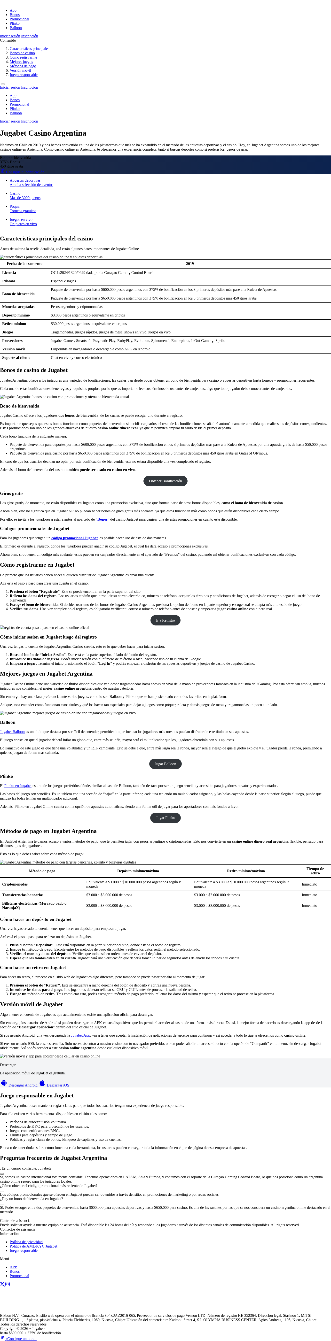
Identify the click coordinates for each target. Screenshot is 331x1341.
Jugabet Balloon (12, 732)
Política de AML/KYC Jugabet (33, 1246)
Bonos (15, 15)
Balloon (16, 28)
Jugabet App (80, 1035)
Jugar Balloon (165, 764)
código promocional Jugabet (74, 538)
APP (13, 1267)
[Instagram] (7, 1285)
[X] (2, 1285)
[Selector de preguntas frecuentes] (2, 1174)
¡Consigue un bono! (21, 1339)
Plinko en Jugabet (18, 786)
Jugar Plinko (165, 818)
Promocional (19, 19)
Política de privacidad (26, 1242)
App (13, 10)
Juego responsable (24, 1251)
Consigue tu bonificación (24, 172)
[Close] (3, 84)
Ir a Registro (165, 620)
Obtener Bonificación (165, 481)
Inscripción (29, 36)
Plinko (15, 23)
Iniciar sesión (10, 36)
